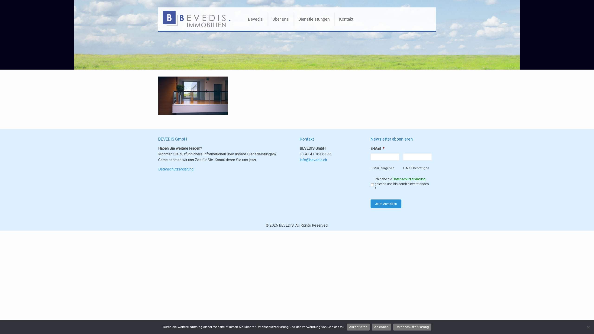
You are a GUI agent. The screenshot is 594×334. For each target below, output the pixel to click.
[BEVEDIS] (197, 19)
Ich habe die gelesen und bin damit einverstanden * (402, 184)
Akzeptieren (358, 327)
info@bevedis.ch (313, 160)
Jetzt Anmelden (386, 204)
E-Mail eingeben (382, 168)
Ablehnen (381, 327)
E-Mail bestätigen (416, 168)
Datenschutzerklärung (176, 169)
